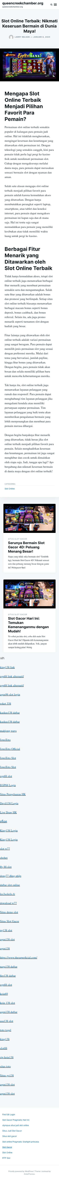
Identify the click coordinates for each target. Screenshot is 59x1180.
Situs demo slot (9, 912)
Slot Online (10, 488)
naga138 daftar (8, 966)
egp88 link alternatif (12, 676)
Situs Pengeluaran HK (13, 794)
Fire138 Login (8, 1114)
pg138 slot (6, 930)
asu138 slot (6, 1021)
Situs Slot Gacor (17, 539)
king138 (4, 1039)
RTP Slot (6, 1158)
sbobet (4, 858)
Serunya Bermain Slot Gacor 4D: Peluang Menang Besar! (26, 547)
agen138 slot (7, 939)
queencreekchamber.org (22, 3)
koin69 (4, 994)
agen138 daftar (8, 1012)
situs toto (5, 1066)
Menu (55, 4)
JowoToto (5, 740)
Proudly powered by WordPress (21, 1171)
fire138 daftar (8, 975)
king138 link (7, 667)
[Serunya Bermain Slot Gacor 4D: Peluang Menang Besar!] (29, 518)
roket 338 (5, 703)
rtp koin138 (6, 1057)
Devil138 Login (9, 803)
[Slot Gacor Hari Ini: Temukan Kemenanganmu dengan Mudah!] (29, 594)
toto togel (5, 1030)
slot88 (3, 1048)
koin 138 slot (7, 1003)
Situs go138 (7, 1075)
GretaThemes (29, 1174)
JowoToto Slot (8, 758)
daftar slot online (10, 885)
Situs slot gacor (9, 1136)
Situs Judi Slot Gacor (12, 1131)
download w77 (8, 903)
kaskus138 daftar (10, 712)
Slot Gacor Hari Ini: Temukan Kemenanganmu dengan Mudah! (28, 624)
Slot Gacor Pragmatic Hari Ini (15, 1120)
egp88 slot (6, 776)
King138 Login (9, 830)
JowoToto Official (10, 749)
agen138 (5, 948)
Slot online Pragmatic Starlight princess (20, 1141)
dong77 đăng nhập (10, 876)
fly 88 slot (6, 867)
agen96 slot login (10, 694)
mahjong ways (8, 731)
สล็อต (3, 821)
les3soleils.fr (7, 894)
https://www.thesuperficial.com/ (18, 957)
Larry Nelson (22, 37)
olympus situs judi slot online (15, 1125)
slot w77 (5, 848)
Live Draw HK (8, 812)
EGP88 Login (8, 785)
